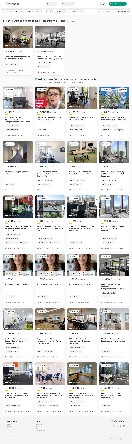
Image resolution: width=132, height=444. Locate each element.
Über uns (10, 425)
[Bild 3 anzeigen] (10, 45)
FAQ (37, 429)
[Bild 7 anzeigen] (49, 45)
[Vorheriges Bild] (5, 37)
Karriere (9, 427)
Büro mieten (51, 4)
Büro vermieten (67, 4)
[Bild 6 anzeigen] (15, 45)
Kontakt (39, 425)
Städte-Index (40, 431)
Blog (37, 427)
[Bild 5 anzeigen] (13, 45)
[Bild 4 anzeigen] (12, 45)
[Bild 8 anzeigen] (18, 45)
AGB (16, 439)
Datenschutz (23, 439)
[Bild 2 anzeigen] (9, 45)
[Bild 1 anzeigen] (6, 45)
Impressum (10, 439)
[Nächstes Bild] (30, 37)
